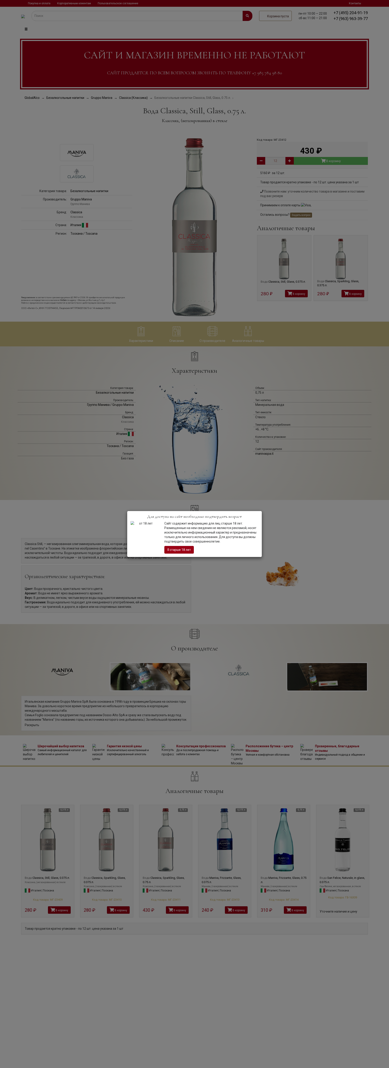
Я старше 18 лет (179, 550)
